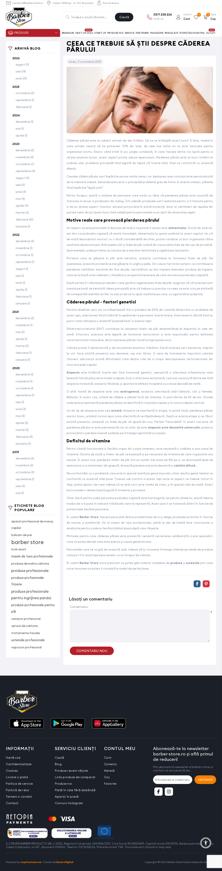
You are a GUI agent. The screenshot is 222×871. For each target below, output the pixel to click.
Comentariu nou (91, 651)
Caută (124, 17)
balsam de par (21, 535)
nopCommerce (31, 862)
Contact (12, 803)
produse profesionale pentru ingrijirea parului (31, 594)
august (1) (22, 268)
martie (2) (22, 212)
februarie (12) (24, 219)
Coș (107, 777)
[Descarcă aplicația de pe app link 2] (67, 723)
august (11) (22, 64)
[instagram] (169, 791)
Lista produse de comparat (75, 777)
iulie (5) (20, 185)
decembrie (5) (25, 241)
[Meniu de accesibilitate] (205, 842)
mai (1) (20, 128)
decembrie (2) (25, 150)
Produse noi (63, 783)
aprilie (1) (21, 135)
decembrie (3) (25, 458)
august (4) (22, 178)
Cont (107, 757)
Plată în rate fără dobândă (75, 790)
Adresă (109, 770)
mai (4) (20, 198)
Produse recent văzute (71, 770)
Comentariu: (79, 607)
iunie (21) (21, 78)
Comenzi (110, 764)
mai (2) (20, 332)
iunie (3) (21, 191)
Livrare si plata (17, 777)
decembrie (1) (24, 121)
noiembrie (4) (25, 157)
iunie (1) (20, 282)
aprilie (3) (22, 423)
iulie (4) (20, 486)
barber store (27, 542)
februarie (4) (24, 436)
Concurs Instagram (69, 803)
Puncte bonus (111, 3)
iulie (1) (20, 275)
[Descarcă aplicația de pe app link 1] (26, 723)
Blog (58, 764)
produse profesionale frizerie (27, 581)
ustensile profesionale (28, 640)
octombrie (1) (24, 255)
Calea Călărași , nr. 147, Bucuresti (72, 3)
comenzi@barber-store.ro (27, 3)
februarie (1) (24, 107)
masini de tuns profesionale (32, 556)
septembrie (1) (25, 100)
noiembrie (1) (24, 248)
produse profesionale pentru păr (33, 608)
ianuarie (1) (23, 226)
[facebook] (158, 791)
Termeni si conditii (19, 796)
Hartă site (13, 757)
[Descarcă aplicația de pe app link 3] (108, 723)
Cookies (12, 770)
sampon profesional (26, 619)
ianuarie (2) (23, 443)
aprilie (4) (22, 205)
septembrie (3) (25, 171)
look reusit (18, 549)
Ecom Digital (64, 862)
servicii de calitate (24, 626)
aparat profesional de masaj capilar (32, 524)
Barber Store (89, 517)
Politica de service (19, 783)
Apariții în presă (67, 796)
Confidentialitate (19, 764)
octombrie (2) (25, 93)
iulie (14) (21, 71)
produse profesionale (30, 570)
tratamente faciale (25, 633)
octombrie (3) (25, 472)
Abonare (205, 780)
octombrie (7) (25, 164)
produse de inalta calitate (30, 563)
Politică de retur (17, 790)
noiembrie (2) (24, 465)
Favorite (110, 783)
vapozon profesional (26, 647)
